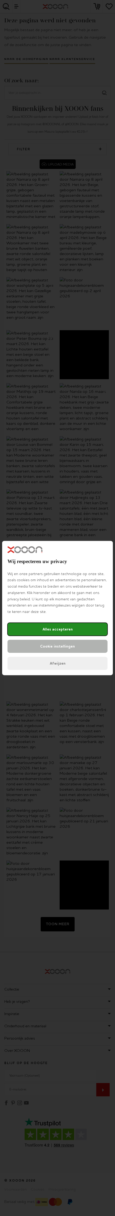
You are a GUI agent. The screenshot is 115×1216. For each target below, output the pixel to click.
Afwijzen (58, 663)
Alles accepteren (58, 629)
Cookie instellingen (57, 646)
